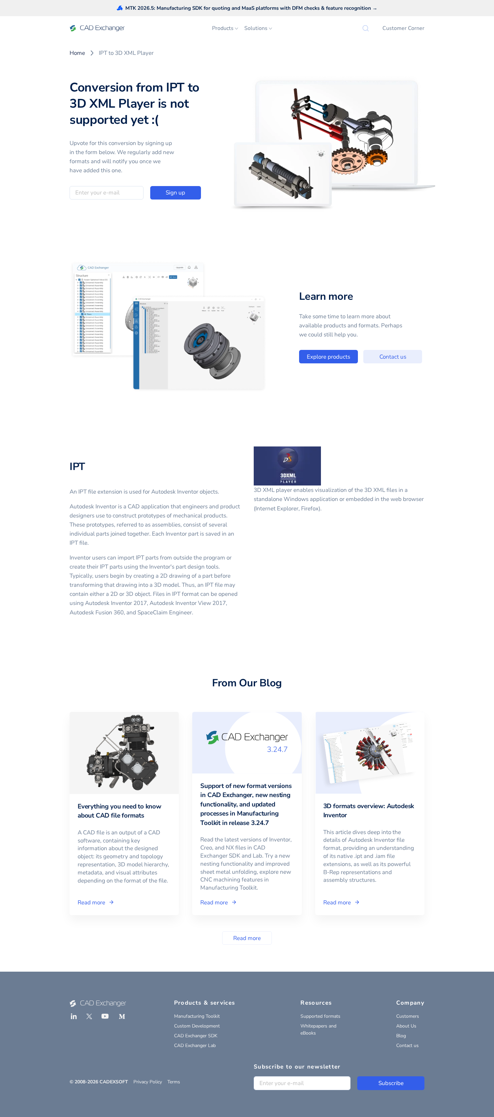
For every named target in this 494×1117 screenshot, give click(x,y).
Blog (401, 1036)
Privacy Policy (147, 1082)
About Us (406, 1026)
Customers (407, 1016)
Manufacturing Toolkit (197, 1016)
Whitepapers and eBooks (318, 1029)
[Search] (366, 28)
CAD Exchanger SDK (195, 1036)
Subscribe (391, 1083)
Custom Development (197, 1026)
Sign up (175, 192)
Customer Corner (403, 28)
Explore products (328, 357)
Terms (173, 1082)
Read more (247, 938)
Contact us (392, 357)
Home (77, 53)
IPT (77, 467)
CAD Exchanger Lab (195, 1045)
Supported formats (320, 1016)
